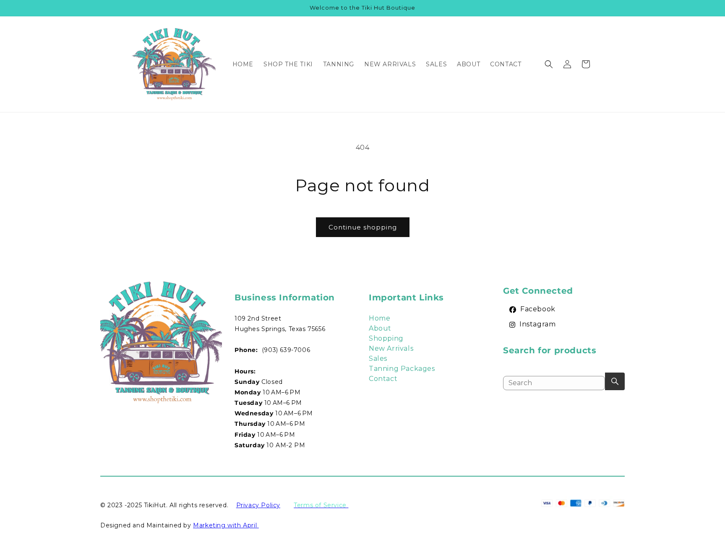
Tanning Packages (402, 369)
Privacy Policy (258, 505)
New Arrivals (391, 348)
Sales (378, 358)
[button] (549, 64)
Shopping (386, 338)
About (380, 328)
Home (379, 318)
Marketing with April (226, 525)
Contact (383, 379)
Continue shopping (363, 227)
